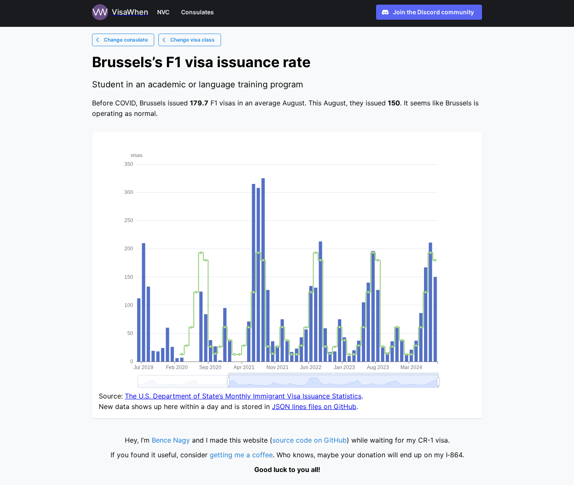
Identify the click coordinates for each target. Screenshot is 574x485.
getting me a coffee (241, 455)
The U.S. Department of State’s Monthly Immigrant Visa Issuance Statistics (243, 396)
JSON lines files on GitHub (314, 406)
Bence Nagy (171, 440)
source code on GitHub (309, 440)
